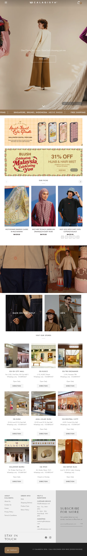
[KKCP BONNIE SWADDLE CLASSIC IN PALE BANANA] (17, 206)
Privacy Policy (9, 512)
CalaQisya (39, 549)
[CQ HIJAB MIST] (43, 162)
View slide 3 (69, 103)
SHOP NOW (43, 59)
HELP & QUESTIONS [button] (41, 497)
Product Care (25, 506)
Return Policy (25, 510)
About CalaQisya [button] (9, 497)
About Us (7, 501)
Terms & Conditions (11, 515)
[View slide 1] (43, 132)
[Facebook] (46, 538)
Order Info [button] (25, 496)
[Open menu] (8, 2)
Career (7, 508)
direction (17, 386)
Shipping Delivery (26, 503)
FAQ (22, 499)
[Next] (80, 182)
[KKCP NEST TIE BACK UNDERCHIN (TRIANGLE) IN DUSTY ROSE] (43, 206)
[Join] (80, 523)
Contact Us (8, 505)
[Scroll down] (43, 106)
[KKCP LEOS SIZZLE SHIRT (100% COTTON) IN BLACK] (70, 206)
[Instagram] (50, 538)
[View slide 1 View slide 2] (43, 162)
